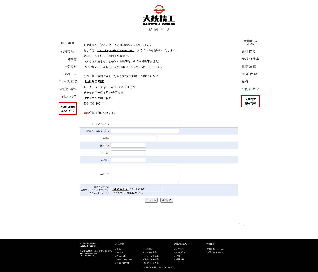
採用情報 (180, 259)
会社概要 (180, 249)
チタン (120, 252)
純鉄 (119, 249)
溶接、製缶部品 (151, 259)
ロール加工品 (150, 252)
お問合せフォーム (215, 252)
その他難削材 (123, 263)
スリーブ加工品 (151, 256)
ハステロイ (122, 256)
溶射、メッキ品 (151, 263)
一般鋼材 (148, 249)
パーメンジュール (125, 259)
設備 (178, 256)
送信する (167, 200)
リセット (151, 200)
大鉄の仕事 (181, 252)
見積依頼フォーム (215, 249)
